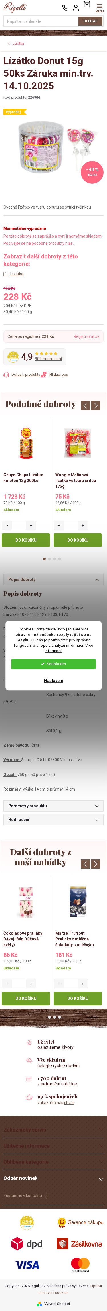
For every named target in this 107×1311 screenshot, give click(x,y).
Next (95, 405)
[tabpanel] (26, 483)
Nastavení (53, 680)
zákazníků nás (55, 1102)
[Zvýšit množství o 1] (31, 525)
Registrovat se (87, 336)
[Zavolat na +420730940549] (65, 7)
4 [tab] (59, 559)
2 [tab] (49, 559)
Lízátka (16, 274)
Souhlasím (56, 664)
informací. (53, 650)
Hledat (90, 21)
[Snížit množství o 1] (7, 525)
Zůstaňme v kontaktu (22, 1195)
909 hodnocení (48, 358)
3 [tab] (54, 559)
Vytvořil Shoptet (57, 1304)
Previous (85, 405)
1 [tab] (44, 559)
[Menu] (99, 7)
